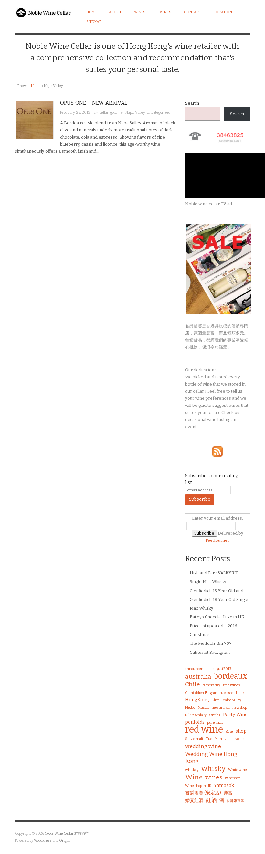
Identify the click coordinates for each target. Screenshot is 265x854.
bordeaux (230, 676)
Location (223, 12)
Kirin (216, 700)
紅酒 (211, 800)
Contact (192, 12)
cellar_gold (108, 112)
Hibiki (240, 693)
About (115, 12)
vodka (239, 739)
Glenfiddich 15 (196, 693)
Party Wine (235, 714)
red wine (204, 729)
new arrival (221, 707)
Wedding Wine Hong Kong (211, 757)
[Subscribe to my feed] (217, 450)
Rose (229, 731)
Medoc (190, 707)
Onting (214, 715)
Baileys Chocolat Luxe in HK (217, 616)
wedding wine (203, 746)
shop (241, 731)
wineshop (232, 778)
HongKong (197, 700)
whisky (213, 768)
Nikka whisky (196, 715)
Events (164, 12)
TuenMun (214, 739)
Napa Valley (135, 112)
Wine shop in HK (198, 786)
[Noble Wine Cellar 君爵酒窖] (44, 11)
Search (192, 103)
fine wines (231, 685)
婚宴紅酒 (194, 800)
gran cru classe (221, 693)
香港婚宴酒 (235, 801)
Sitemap (93, 22)
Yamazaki (225, 785)
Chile (192, 684)
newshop (239, 707)
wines (213, 777)
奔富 (228, 793)
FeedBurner (217, 540)
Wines (139, 12)
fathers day (211, 685)
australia (198, 676)
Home (91, 12)
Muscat (203, 707)
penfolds (195, 722)
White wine (237, 770)
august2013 (222, 669)
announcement (197, 669)
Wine (194, 777)
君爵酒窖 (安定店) (203, 793)
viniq (229, 739)
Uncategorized (158, 112)
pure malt (215, 722)
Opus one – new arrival (93, 103)
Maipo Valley (231, 700)
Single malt (194, 739)
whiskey (192, 770)
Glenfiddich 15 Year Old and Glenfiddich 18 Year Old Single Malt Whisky (219, 599)
